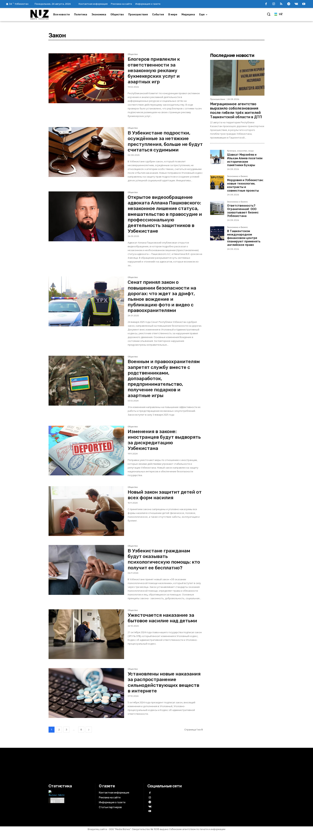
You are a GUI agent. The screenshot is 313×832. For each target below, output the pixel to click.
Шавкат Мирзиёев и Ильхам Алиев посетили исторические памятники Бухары (244, 160)
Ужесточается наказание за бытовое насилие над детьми (162, 618)
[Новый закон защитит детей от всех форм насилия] (86, 511)
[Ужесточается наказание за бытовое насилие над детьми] (86, 634)
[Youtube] (304, 4)
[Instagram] (273, 4)
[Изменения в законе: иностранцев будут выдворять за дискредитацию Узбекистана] (86, 451)
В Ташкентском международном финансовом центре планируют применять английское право (243, 238)
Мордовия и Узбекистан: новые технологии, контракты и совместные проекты (245, 185)
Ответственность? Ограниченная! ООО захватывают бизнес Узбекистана (242, 211)
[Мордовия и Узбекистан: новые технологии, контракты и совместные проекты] (217, 182)
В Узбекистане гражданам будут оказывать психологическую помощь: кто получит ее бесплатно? (164, 559)
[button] (268, 14)
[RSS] (281, 4)
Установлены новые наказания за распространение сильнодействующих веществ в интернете (164, 682)
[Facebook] (266, 4)
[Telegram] (289, 4)
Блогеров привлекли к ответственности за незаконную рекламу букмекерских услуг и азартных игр (154, 70)
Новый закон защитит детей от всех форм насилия (165, 495)
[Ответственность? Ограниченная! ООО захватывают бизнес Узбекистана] (217, 208)
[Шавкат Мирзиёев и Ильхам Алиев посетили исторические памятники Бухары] (217, 157)
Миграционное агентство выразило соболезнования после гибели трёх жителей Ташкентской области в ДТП (236, 110)
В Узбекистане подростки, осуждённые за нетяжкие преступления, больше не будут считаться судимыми (165, 141)
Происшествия (217, 99)
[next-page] (89, 730)
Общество (133, 54)
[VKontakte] (296, 4)
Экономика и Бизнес (237, 176)
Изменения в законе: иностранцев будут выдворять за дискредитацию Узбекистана (164, 440)
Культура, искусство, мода (240, 151)
